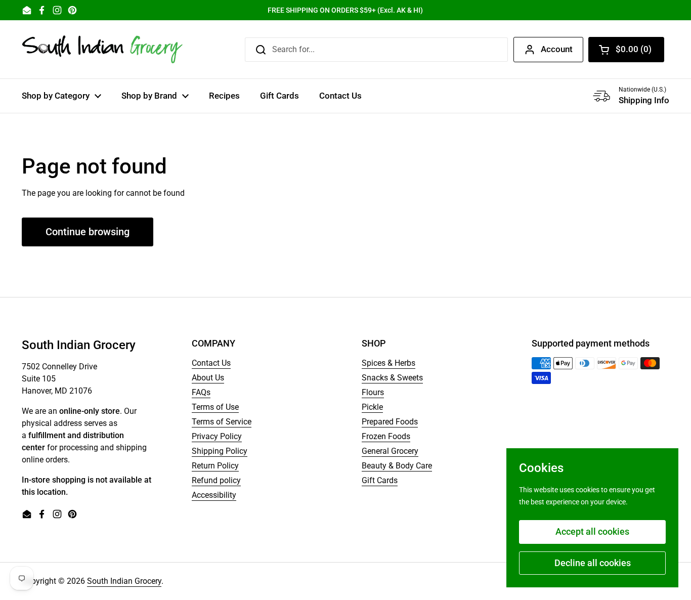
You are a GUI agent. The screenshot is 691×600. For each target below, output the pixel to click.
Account (557, 49)
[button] (626, 49)
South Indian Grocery (124, 581)
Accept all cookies (592, 531)
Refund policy (216, 480)
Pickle (372, 407)
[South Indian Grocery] (103, 49)
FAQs (201, 392)
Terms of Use (215, 407)
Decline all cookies (592, 563)
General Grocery (390, 451)
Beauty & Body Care (397, 465)
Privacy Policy (217, 436)
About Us (208, 377)
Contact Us (211, 363)
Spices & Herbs (388, 363)
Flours (373, 392)
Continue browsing (87, 232)
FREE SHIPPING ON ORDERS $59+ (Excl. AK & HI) (345, 10)
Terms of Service (221, 421)
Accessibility (214, 495)
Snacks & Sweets (392, 377)
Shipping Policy (219, 451)
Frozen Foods (386, 436)
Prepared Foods (390, 421)
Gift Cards (380, 480)
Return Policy (215, 465)
